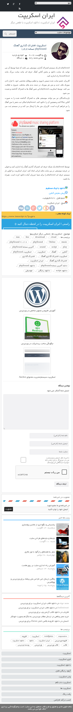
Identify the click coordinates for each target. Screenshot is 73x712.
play (65, 247)
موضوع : (66, 234)
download (40, 237)
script (54, 247)
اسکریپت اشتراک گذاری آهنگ (54, 256)
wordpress (48, 636)
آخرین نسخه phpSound (23, 247)
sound (43, 247)
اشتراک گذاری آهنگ (58, 261)
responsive (62, 636)
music (64, 242)
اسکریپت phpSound (22, 252)
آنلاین (64, 252)
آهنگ (54, 252)
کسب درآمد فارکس (62, 700)
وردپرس (38, 645)
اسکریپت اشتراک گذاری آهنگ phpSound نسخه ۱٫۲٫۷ (29, 47)
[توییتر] (8, 4)
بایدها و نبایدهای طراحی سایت (42, 538)
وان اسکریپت (65, 677)
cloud (53, 237)
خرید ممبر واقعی (62, 617)
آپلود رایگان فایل (63, 671)
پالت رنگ (67, 694)
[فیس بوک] (19, 4)
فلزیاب (66, 612)
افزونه (24, 636)
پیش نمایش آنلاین (57, 193)
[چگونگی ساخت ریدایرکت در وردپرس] (37, 340)
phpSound (38, 242)
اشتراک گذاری (28, 256)
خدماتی (47, 234)
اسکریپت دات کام (63, 682)
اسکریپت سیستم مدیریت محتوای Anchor (37, 377)
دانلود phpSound (27, 266)
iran (18, 237)
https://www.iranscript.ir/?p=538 (18, 216)
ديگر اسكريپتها (36, 234)
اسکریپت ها (57, 234)
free (27, 237)
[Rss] (19, 8)
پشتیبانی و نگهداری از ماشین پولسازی (38, 525)
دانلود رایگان (44, 271)
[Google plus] (33, 210)
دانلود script (61, 271)
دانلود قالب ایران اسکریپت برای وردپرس (38, 603)
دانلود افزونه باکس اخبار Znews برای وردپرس (39, 621)
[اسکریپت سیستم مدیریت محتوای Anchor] (37, 373)
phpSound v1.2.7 (18, 242)
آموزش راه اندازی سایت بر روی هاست (38, 565)
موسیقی (29, 271)
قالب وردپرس (52, 645)
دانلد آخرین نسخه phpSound (54, 266)
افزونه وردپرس (61, 641)
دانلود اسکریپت (18, 641)
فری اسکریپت (65, 659)
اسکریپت (42, 252)
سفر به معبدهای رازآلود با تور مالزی (40, 552)
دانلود (31, 641)
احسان (66, 621)
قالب (65, 645)
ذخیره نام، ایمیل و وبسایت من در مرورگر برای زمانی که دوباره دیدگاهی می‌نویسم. (57, 460)
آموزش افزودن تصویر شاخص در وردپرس (37, 311)
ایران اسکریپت (36, 261)
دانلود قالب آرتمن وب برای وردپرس (44, 612)
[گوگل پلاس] (14, 4)
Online (52, 242)
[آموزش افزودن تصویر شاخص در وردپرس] (37, 307)
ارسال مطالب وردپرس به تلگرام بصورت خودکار (30, 617)
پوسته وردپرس (23, 645)
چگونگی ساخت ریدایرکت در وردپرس (37, 344)
